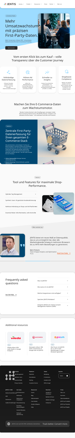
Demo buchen (11, 48)
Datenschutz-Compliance (19, 399)
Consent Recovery (20, 410)
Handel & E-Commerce (49, 393)
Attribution (19, 395)
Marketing (46, 374)
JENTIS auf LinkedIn (65, 401)
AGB (6, 396)
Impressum (8, 399)
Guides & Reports (35, 404)
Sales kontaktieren (64, 398)
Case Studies (34, 401)
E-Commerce (47, 377)
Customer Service (33, 383)
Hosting (31, 380)
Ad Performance (20, 392)
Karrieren (62, 395)
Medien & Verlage (50, 400)
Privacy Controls (18, 383)
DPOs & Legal (47, 383)
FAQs (32, 407)
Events (32, 392)
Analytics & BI (47, 380)
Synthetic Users (18, 377)
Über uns (59, 4)
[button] (21, 4)
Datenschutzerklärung (10, 393)
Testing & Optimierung (19, 413)
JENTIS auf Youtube (65, 404)
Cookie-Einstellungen (10, 402)
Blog (32, 395)
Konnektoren (32, 377)
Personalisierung (20, 402)
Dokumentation (35, 398)
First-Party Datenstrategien (20, 406)
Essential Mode (18, 380)
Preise (45, 4)
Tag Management (19, 374)
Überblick (31, 374)
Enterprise (48, 402)
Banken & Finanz (50, 397)
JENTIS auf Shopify (65, 407)
